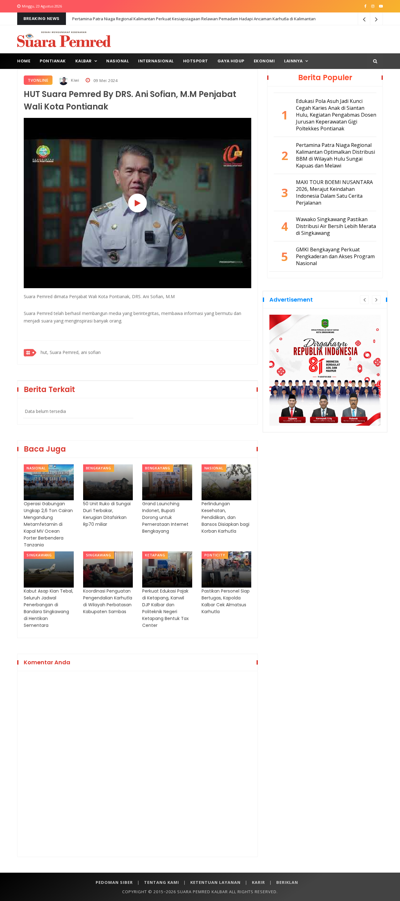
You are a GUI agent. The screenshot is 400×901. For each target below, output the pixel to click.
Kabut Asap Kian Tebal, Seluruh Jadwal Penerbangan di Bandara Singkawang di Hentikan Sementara (48, 608)
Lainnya (293, 61)
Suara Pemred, (65, 352)
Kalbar (83, 61)
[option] (325, 352)
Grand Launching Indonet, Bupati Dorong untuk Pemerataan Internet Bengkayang (165, 517)
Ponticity (214, 555)
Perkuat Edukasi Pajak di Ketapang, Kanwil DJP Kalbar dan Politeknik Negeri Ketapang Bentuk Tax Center (165, 608)
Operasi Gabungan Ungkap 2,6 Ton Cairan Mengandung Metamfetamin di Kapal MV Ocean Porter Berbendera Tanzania (48, 524)
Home (23, 61)
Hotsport (195, 61)
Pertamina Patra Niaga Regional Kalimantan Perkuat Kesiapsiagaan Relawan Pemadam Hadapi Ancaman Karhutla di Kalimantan (194, 19)
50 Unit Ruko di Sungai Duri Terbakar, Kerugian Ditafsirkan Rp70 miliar (107, 514)
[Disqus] (137, 763)
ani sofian (91, 352)
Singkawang (39, 555)
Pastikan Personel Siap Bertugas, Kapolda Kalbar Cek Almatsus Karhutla (226, 601)
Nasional (117, 61)
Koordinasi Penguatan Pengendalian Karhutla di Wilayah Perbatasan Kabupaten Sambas (107, 601)
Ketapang (155, 555)
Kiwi (74, 80)
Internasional (156, 61)
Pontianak (53, 61)
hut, (44, 352)
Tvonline (38, 80)
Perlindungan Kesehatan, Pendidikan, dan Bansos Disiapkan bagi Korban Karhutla (225, 517)
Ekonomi (264, 61)
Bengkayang (98, 468)
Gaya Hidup (231, 61)
